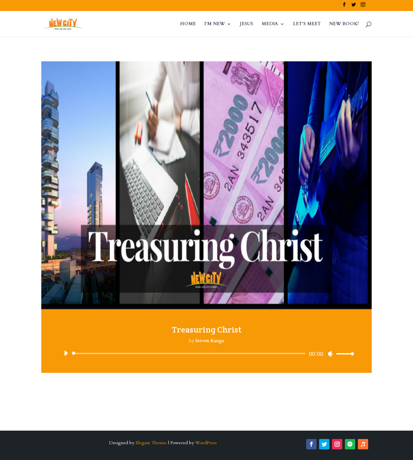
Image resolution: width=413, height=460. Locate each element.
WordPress (206, 443)
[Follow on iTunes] (363, 444)
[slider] (343, 354)
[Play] (66, 353)
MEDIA (270, 24)
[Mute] (330, 354)
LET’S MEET (307, 24)
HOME (188, 24)
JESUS (246, 24)
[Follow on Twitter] (324, 444)
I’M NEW (214, 24)
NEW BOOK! (344, 24)
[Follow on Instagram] (337, 444)
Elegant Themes (151, 443)
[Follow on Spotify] (350, 444)
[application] (206, 353)
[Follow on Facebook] (311, 444)
